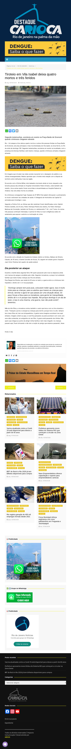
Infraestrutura (53, 419)
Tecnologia (42, 470)
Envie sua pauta (11, 719)
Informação (18, 463)
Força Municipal (57, 506)
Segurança (54, 511)
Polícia (28, 82)
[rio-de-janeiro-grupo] (22, 235)
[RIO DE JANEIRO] (23, 631)
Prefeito (49, 422)
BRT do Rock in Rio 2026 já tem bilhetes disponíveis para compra (28, 672)
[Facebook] (11, 355)
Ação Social (11, 417)
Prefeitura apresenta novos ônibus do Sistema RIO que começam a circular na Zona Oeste (34, 667)
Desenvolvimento (44, 417)
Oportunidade (11, 422)
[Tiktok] (14, 355)
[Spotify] (16, 355)
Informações (11, 419)
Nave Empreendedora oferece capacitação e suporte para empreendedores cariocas (50, 476)
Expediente (9, 723)
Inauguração (56, 417)
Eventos (10, 463)
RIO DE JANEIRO (22, 422)
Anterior (11, 387)
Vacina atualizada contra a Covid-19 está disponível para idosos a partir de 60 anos (19, 430)
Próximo (60, 387)
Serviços (16, 425)
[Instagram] (9, 355)
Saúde (9, 425)
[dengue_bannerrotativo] (35, 48)
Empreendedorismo (45, 465)
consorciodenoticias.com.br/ (25, 351)
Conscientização (21, 417)
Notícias (22, 82)
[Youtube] (6, 355)
